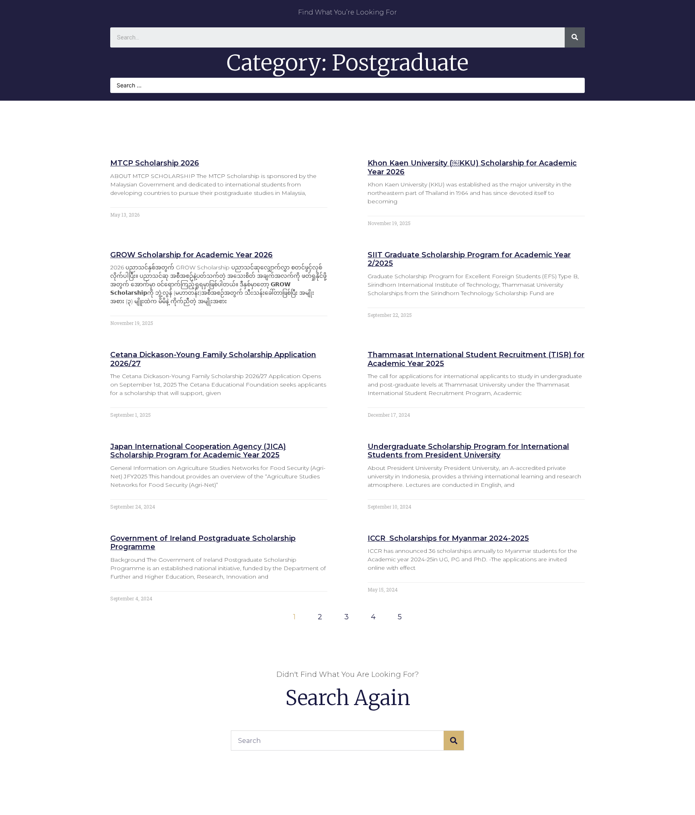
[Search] (575, 37)
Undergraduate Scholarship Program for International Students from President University (468, 451)
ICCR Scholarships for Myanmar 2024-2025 (448, 538)
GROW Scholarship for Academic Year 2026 (191, 254)
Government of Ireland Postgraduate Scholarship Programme (203, 543)
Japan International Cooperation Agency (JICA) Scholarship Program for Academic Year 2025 (198, 451)
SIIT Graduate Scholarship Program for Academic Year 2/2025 (469, 259)
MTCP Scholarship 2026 (154, 163)
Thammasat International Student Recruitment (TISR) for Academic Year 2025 (476, 359)
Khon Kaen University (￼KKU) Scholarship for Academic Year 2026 (472, 167)
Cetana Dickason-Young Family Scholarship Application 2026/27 (213, 359)
